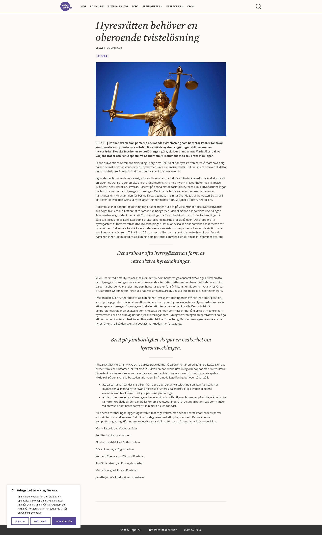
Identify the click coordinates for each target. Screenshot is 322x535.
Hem (83, 6)
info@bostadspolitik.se (162, 530)
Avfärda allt (40, 521)
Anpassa (20, 521)
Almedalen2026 (118, 6)
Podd (135, 6)
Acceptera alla (64, 521)
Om (189, 6)
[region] (43, 506)
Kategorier (173, 6)
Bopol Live (97, 6)
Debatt (100, 47)
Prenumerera (151, 6)
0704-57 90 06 (193, 530)
